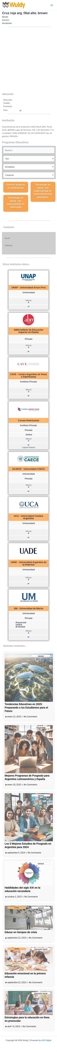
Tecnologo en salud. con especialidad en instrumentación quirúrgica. (43, 190)
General (41, 656)
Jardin (16, 949)
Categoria (9, 175)
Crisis (17, 908)
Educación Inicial (40, 949)
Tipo (7, 158)
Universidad (40, 728)
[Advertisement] (28, 61)
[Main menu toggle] (51, 5)
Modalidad (9, 167)
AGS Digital (46, 1040)
